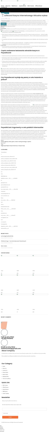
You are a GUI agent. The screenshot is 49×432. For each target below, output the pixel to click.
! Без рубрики (4, 152)
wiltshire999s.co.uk (5, 228)
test (2, 219)
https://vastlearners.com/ (38, 93)
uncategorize (3, 221)
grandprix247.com (4, 187)
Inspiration (3, 191)
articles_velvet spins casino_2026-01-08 (9, 167)
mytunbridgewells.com (5, 193)
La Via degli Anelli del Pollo (7, 236)
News (2, 197)
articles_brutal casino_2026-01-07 (7, 156)
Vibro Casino (4, 246)
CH (1, 171)
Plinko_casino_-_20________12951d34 (8, 208)
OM (1, 202)
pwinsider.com (4, 213)
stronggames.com (4, 217)
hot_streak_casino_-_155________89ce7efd (9, 189)
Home (2, 11)
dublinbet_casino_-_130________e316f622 (9, 178)
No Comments (10, 237)
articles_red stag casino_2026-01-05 (8, 165)
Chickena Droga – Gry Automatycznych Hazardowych (13, 241)
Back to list (3, 142)
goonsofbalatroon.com (5, 184)
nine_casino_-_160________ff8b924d (8, 200)
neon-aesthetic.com (5, 195)
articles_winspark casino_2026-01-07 (8, 169)
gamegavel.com (4, 182)
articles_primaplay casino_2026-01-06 (8, 163)
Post (2, 211)
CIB (1, 173)
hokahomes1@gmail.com (11, 348)
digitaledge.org (4, 176)
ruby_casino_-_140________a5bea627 (8, 215)
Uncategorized (7, 11)
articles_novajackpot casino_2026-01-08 (9, 158)
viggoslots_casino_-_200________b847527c (9, 226)
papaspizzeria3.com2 (5, 206)
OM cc (2, 204)
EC (1, 180)
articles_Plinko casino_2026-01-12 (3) (8, 160)
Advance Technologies (27, 422)
